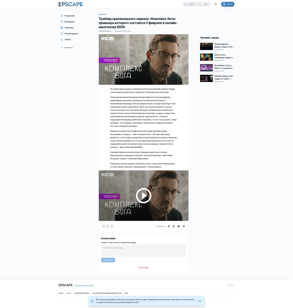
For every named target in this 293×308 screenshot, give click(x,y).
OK (200, 301)
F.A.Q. (69, 293)
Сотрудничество (81, 293)
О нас (61, 293)
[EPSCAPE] (71, 4)
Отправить (108, 260)
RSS (126, 293)
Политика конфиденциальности (107, 293)
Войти (134, 242)
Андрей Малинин (105, 31)
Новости (102, 14)
